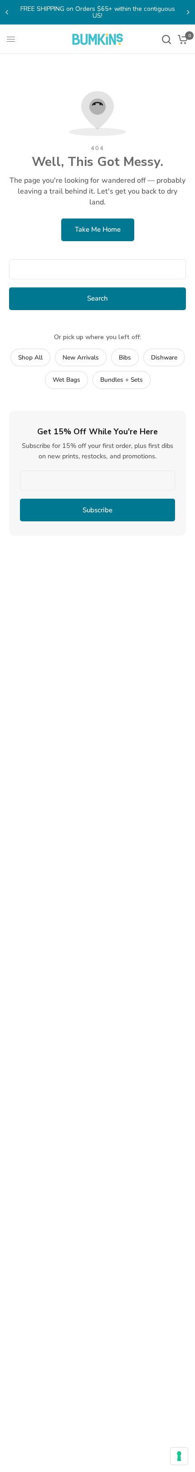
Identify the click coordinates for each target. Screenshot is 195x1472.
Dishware (164, 357)
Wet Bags (66, 379)
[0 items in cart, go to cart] (181, 39)
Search (97, 298)
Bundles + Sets (121, 379)
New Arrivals (81, 357)
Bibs (125, 357)
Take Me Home (98, 229)
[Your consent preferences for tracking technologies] (179, 1456)
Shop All (30, 357)
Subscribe (97, 510)
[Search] (166, 39)
